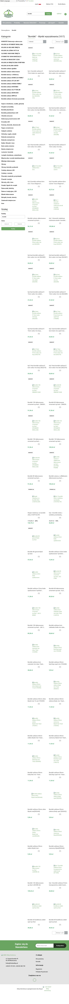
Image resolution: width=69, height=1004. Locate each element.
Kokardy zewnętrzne (8, 140)
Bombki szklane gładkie (9, 68)
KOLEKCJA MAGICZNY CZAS (10, 59)
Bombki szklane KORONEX (9, 87)
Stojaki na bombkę (7, 107)
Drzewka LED (5, 122)
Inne (2, 203)
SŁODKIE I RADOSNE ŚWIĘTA (10, 53)
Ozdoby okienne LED (8, 170)
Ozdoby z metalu (6, 173)
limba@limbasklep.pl (12, 963)
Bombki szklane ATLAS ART (10, 81)
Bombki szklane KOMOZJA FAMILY (12, 78)
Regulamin (39, 969)
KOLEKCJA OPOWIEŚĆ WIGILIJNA (12, 44)
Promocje (42, 23)
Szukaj (13, 228)
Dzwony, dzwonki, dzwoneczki (10, 125)
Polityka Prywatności (42, 971)
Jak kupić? (51, 23)
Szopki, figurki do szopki (9, 185)
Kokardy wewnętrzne (8, 137)
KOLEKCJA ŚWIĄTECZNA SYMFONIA (13, 62)
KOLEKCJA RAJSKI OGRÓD (9, 65)
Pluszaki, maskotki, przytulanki (11, 176)
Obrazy (3, 164)
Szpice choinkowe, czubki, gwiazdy (12, 104)
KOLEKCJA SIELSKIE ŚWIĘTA (10, 47)
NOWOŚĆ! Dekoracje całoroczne (11, 41)
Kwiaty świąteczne (7, 149)
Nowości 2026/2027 (30, 23)
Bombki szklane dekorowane (10, 71)
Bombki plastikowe (7, 110)
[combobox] (37, 41)
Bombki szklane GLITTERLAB (10, 90)
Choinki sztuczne (7, 116)
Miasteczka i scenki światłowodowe (12, 158)
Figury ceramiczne (7, 128)
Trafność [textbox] (31, 41)
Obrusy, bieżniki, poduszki (9, 167)
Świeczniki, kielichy (7, 188)
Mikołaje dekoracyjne (8, 161)
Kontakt (61, 23)
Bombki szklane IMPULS (9, 96)
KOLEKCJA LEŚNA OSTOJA (10, 50)
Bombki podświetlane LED (9, 113)
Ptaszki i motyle (6, 179)
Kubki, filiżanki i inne (7, 143)
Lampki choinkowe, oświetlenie (11, 155)
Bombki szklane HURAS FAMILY (11, 83)
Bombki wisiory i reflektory (10, 74)
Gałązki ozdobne (6, 131)
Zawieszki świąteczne (8, 200)
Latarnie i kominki (7, 152)
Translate (31, 1)
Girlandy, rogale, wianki (8, 134)
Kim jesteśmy (7, 23)
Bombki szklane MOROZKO (10, 93)
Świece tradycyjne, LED (9, 191)
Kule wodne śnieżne (7, 146)
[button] (39, 955)
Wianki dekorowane (7, 194)
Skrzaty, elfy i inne (7, 182)
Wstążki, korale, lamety (9, 197)
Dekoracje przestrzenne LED (10, 119)
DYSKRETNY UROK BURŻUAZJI (11, 56)
